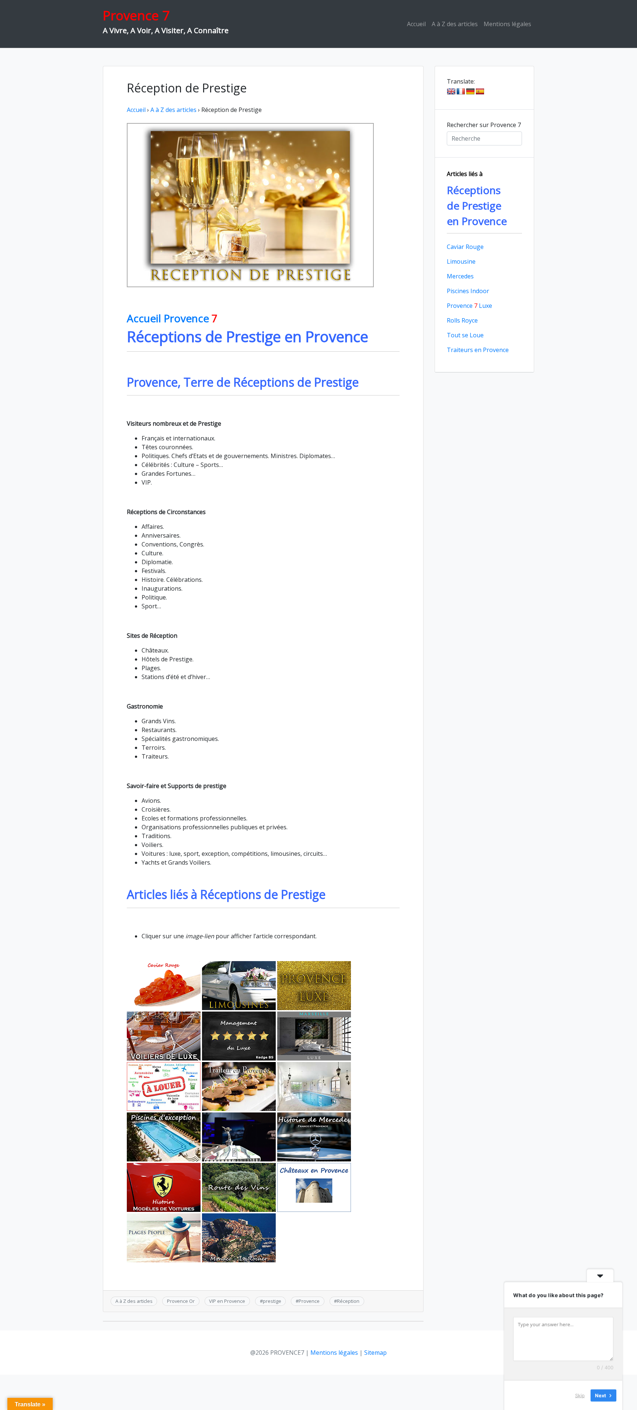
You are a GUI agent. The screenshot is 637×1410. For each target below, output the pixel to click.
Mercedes (460, 276)
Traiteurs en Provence (478, 350)
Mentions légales (507, 24)
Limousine (461, 261)
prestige (272, 1301)
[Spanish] (480, 91)
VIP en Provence (227, 1301)
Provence (309, 1301)
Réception (348, 1301)
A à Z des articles (455, 24)
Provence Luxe (469, 306)
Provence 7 (136, 15)
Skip (580, 1395)
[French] (460, 91)
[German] (470, 91)
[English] (451, 91)
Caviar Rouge (465, 247)
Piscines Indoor (468, 291)
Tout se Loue (465, 335)
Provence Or (181, 1301)
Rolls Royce (462, 320)
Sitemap (375, 1353)
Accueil (416, 24)
